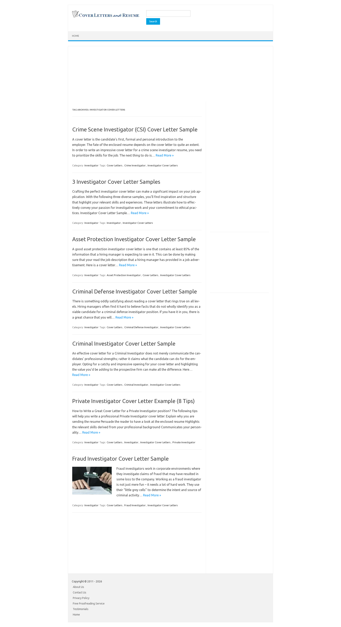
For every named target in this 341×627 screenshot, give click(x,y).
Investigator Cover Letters (163, 165)
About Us (78, 587)
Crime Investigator (135, 165)
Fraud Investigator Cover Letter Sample (120, 458)
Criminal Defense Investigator (141, 327)
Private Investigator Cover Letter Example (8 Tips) (133, 401)
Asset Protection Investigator (124, 275)
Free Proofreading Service (89, 603)
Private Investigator (183, 442)
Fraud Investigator (135, 505)
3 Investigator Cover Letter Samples (116, 182)
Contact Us (79, 592)
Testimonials (80, 609)
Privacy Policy (81, 598)
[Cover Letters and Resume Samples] (105, 17)
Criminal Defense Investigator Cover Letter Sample (134, 291)
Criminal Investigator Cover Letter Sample (123, 343)
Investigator (91, 165)
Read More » (165, 155)
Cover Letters (114, 165)
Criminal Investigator (136, 384)
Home (75, 36)
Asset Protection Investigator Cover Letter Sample (134, 239)
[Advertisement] (170, 73)
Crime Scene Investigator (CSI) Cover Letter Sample (135, 129)
